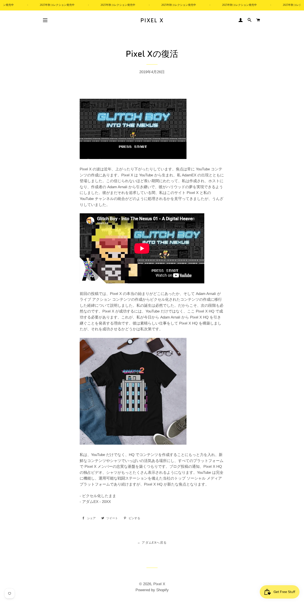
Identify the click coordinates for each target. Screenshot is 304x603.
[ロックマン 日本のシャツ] (133, 443)
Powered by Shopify (152, 590)
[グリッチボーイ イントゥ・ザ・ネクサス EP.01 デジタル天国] (133, 158)
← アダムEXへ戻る (152, 542)
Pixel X (152, 20)
